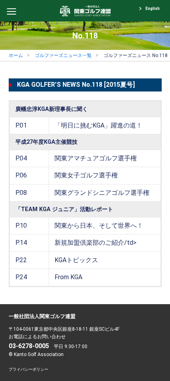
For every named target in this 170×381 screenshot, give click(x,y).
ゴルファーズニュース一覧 (63, 55)
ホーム (16, 55)
